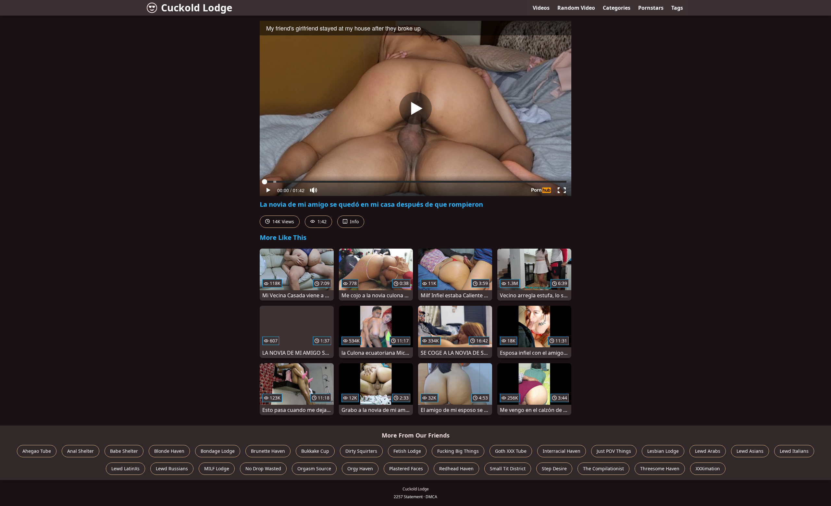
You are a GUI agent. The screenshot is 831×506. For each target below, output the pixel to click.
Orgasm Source (314, 468)
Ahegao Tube (36, 451)
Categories (616, 7)
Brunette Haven (268, 451)
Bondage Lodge (218, 451)
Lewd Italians (794, 451)
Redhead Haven (456, 468)
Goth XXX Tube (511, 451)
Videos (541, 7)
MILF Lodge (216, 468)
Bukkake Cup (315, 451)
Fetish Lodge (407, 451)
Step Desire (554, 468)
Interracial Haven (561, 451)
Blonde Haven (169, 451)
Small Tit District (508, 468)
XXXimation (708, 468)
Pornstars (651, 7)
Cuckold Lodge (196, 7)
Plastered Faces (406, 468)
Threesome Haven (659, 468)
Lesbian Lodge (663, 451)
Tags (677, 7)
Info (354, 221)
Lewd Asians (750, 451)
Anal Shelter (80, 451)
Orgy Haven (360, 468)
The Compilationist (603, 468)
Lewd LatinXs (125, 468)
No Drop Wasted (263, 468)
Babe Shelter (124, 451)
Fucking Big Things (458, 451)
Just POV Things (614, 451)
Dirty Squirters (361, 451)
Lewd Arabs (707, 451)
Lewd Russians (172, 468)
